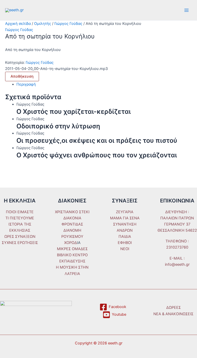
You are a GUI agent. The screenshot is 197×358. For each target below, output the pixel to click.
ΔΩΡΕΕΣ (173, 307)
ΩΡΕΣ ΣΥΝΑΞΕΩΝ (19, 236)
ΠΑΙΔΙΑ (125, 236)
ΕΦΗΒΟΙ (125, 242)
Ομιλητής (42, 23)
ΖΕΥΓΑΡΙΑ (124, 212)
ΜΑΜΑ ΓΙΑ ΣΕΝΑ (125, 218)
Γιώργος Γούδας (68, 23)
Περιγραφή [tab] (26, 84)
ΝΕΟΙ (124, 249)
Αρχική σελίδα (18, 23)
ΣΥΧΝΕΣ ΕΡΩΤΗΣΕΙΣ (20, 242)
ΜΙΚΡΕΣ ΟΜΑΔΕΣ (72, 249)
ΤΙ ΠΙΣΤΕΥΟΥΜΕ (19, 218)
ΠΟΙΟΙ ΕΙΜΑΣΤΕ (20, 212)
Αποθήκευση (22, 76)
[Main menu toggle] (186, 10)
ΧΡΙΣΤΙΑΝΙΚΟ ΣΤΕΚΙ (72, 212)
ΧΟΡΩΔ (70, 242)
